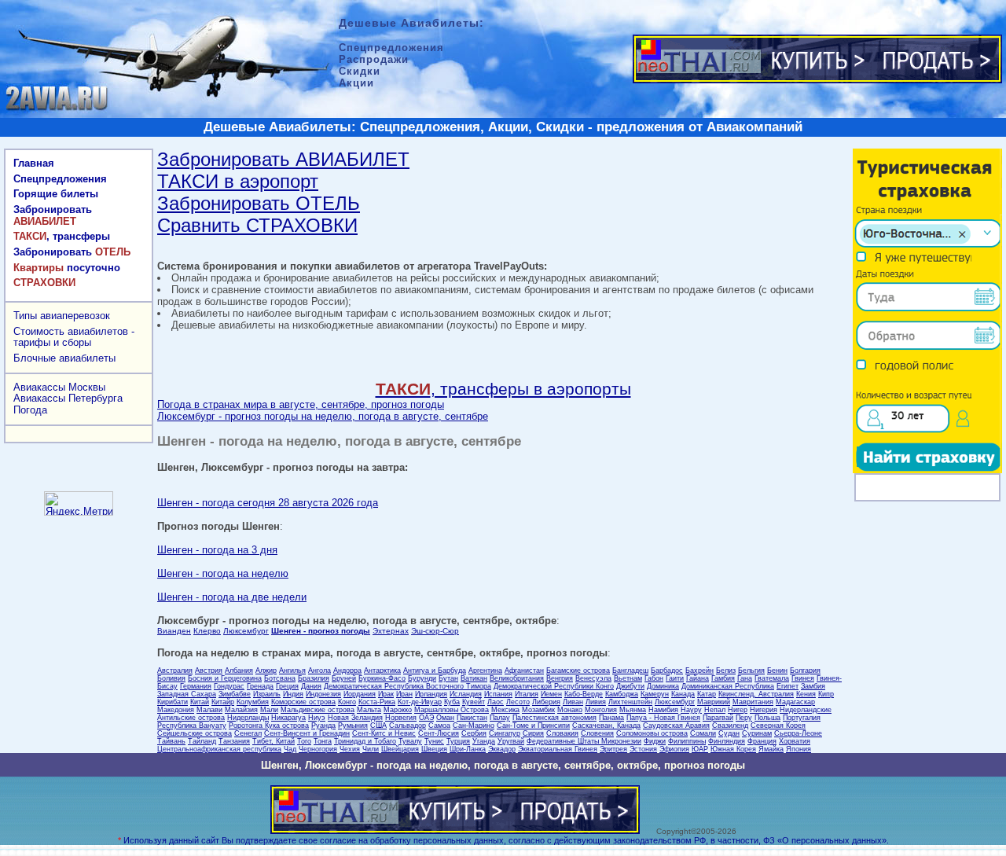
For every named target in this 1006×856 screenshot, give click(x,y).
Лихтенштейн (630, 702)
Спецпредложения (60, 179)
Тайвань (171, 741)
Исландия (466, 694)
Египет (788, 686)
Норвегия (401, 718)
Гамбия (723, 678)
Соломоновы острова (652, 733)
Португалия (802, 718)
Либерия (546, 702)
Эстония (643, 749)
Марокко (398, 710)
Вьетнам (628, 678)
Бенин (777, 670)
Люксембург (246, 630)
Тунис (434, 741)
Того (304, 741)
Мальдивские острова (317, 710)
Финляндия (726, 741)
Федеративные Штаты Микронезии (584, 741)
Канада (683, 694)
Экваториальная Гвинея (557, 749)
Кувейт (473, 702)
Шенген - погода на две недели (232, 597)
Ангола (319, 670)
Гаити (675, 678)
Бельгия (751, 670)
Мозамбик (538, 710)
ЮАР (700, 749)
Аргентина (485, 670)
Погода (30, 410)
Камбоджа (621, 694)
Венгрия (559, 678)
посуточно (66, 268)
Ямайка (771, 749)
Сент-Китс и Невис (384, 733)
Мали (269, 710)
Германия (195, 686)
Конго (347, 702)
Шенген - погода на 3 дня (217, 550)
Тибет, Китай (273, 741)
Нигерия (763, 710)
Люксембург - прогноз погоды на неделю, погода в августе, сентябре (322, 416)
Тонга (323, 741)
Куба (452, 702)
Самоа (439, 725)
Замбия (813, 686)
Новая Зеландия (355, 718)
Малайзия (241, 710)
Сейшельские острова (194, 733)
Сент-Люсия (438, 733)
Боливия (171, 678)
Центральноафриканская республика (219, 749)
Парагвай (718, 718)
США (378, 725)
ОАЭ (426, 718)
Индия (293, 694)
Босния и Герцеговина (225, 678)
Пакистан (472, 718)
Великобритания (517, 678)
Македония (175, 710)
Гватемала (771, 678)
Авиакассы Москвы (59, 387)
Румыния (353, 725)
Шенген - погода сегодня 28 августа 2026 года (267, 503)
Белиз (726, 670)
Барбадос (667, 670)
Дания (311, 686)
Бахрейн (699, 670)
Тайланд (202, 741)
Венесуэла (593, 678)
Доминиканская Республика (727, 686)
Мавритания (752, 702)
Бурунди (422, 678)
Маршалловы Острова (451, 710)
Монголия (601, 710)
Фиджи (655, 741)
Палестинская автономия (554, 718)
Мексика (505, 710)
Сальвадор (407, 725)
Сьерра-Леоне (798, 733)
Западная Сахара (186, 694)
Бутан (448, 678)
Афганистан (524, 670)
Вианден (174, 630)
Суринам (757, 733)
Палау (500, 718)
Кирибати (172, 702)
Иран (404, 694)
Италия (526, 694)
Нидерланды (248, 718)
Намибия (663, 710)
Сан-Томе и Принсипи (533, 725)
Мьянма (632, 710)
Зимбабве (234, 694)
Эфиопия (674, 749)
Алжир (266, 670)
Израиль (267, 694)
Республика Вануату (191, 725)
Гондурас (229, 686)
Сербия (473, 733)
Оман (445, 718)
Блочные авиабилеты (64, 358)
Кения (806, 694)
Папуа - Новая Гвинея (663, 718)
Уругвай (510, 741)
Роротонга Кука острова (269, 725)
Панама (611, 718)
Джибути (630, 686)
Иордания (359, 694)
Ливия (596, 702)
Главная (33, 163)
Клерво (207, 630)
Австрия (208, 670)
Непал (714, 710)
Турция (458, 741)
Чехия (350, 749)
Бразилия (313, 678)
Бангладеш (630, 670)
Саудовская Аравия (676, 725)
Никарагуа (288, 718)
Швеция (434, 749)
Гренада (260, 686)
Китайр (222, 702)
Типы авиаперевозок (61, 315)
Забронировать (52, 215)
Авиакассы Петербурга (68, 398)
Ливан (573, 702)
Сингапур (504, 733)
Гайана (697, 678)
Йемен (551, 694)
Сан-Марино (473, 725)
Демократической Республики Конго (554, 686)
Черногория (318, 749)
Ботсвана (280, 678)
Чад (290, 749)
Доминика (663, 686)
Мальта (369, 710)
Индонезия (323, 694)
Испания (498, 694)
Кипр (826, 694)
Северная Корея (778, 725)
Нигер (737, 710)
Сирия (533, 733)
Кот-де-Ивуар (420, 702)
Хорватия (794, 741)
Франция (762, 741)
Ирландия (431, 694)
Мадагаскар (795, 702)
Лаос (495, 702)
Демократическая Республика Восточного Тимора (407, 686)
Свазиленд (730, 725)
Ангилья (292, 670)
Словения (597, 733)
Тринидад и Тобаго (365, 741)
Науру (691, 710)
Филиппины (687, 741)
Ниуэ (316, 718)
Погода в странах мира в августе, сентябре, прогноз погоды (300, 404)
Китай (199, 702)
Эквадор (502, 749)
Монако (569, 710)
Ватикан (474, 678)
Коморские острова (303, 702)
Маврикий (713, 702)
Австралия (175, 670)
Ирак (386, 694)
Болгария (805, 670)
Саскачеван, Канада (606, 725)
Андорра (347, 670)
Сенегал (248, 733)
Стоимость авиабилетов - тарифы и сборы (73, 337)
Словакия (562, 733)
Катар (706, 694)
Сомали (703, 733)
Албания (239, 670)
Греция (287, 686)
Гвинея (802, 678)
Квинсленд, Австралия (756, 694)
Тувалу (410, 741)
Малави (209, 710)
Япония (798, 749)
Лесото (518, 702)
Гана (744, 678)
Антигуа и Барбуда (434, 670)
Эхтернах (391, 630)
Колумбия (253, 702)
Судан (729, 733)
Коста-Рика (376, 702)
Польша (767, 718)
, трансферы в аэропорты (503, 389)
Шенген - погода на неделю (222, 573)
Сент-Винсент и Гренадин (307, 733)
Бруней (344, 678)
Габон (653, 678)
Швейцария (400, 749)
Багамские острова (578, 670)
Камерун (655, 694)
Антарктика (382, 670)
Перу (744, 718)
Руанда (323, 725)
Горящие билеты (55, 194)
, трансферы (61, 236)
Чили (370, 749)
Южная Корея (733, 749)
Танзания (234, 741)
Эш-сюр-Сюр (435, 630)
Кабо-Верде (583, 694)
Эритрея (613, 749)
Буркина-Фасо (382, 678)
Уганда (483, 741)
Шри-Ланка (468, 749)
